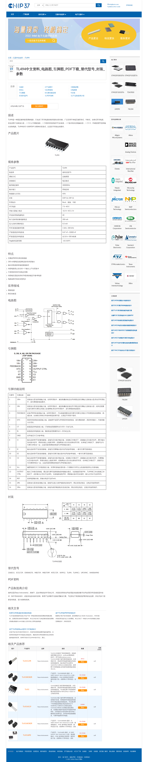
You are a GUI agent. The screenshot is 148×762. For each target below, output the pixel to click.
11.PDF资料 (49, 96)
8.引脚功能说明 (50, 93)
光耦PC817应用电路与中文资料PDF (122, 315)
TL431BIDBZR (27, 677)
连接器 (84, 751)
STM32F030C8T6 (117, 75)
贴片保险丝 (19, 751)
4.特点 (21, 90)
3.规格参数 (75, 87)
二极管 (90, 751)
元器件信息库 (60, 14)
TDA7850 (130, 92)
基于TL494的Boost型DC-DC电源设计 (22, 629)
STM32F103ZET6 (131, 75)
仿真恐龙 (36, 751)
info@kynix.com (114, 4)
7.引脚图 (22, 93)
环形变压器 (28, 751)
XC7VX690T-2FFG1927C (125, 419)
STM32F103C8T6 (117, 92)
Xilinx (131, 283)
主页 (12, 14)
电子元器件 (79, 14)
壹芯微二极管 (103, 751)
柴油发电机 (52, 751)
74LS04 (130, 109)
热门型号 (65, 757)
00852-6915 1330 (114, 6)
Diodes (117, 169)
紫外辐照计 (43, 751)
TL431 (27, 689)
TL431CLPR (27, 661)
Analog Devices (130, 152)
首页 (59, 757)
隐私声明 (72, 757)
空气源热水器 (68, 751)
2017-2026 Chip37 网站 (74, 759)
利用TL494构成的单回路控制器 (20, 613)
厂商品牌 (26, 14)
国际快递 (119, 751)
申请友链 (80, 757)
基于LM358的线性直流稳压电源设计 (122, 320)
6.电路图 (74, 90)
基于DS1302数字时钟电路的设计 (121, 305)
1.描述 (21, 87)
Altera (131, 135)
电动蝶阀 (133, 751)
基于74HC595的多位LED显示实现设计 (123, 350)
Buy (82, 662)
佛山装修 (112, 751)
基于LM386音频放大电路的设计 (121, 300)
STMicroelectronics (118, 264)
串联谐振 (60, 751)
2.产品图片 (49, 87)
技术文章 (42, 14)
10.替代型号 (23, 96)
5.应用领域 (49, 90)
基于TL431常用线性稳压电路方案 (121, 310)
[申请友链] (129, 5)
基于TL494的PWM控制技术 (66, 613)
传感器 (96, 751)
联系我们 (87, 757)
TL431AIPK (27, 735)
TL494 (27, 58)
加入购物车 (39, 106)
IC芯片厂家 (77, 751)
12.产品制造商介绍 (77, 96)
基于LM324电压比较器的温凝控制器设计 (124, 325)
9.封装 (73, 93)
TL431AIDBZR (27, 723)
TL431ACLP (27, 706)
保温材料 (126, 751)
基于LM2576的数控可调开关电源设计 (123, 338)
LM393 (117, 109)
